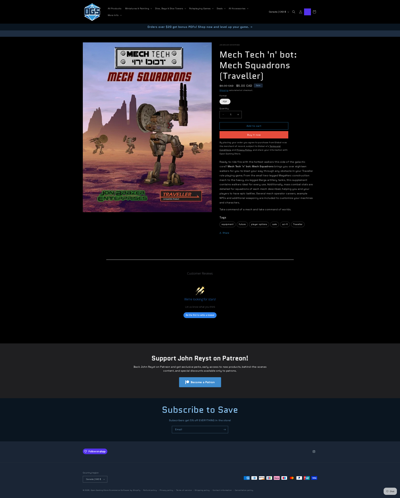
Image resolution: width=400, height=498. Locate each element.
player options (259, 224)
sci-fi (285, 224)
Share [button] (226, 232)
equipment (227, 224)
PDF (225, 101)
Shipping (224, 90)
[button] (138, 8)
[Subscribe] (224, 429)
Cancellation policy (244, 490)
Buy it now (254, 134)
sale (274, 224)
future (242, 224)
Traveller (297, 224)
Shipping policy (202, 490)
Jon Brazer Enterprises (230, 45)
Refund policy (150, 490)
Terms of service (184, 490)
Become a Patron (203, 382)
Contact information (222, 490)
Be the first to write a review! (200, 315)
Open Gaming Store (100, 490)
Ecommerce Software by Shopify (124, 490)
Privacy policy (166, 490)
